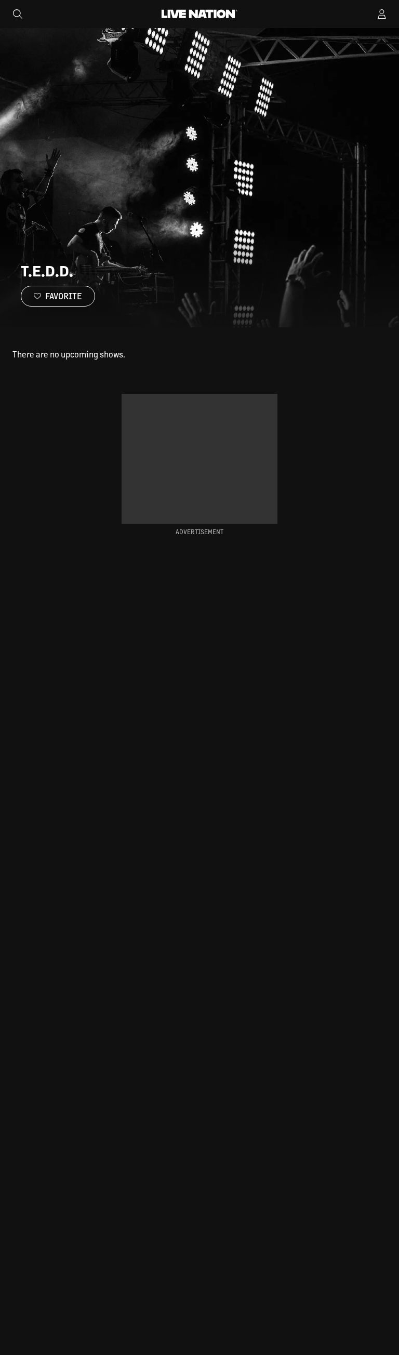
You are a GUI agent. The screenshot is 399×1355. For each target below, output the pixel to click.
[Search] (17, 14)
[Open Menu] (382, 14)
